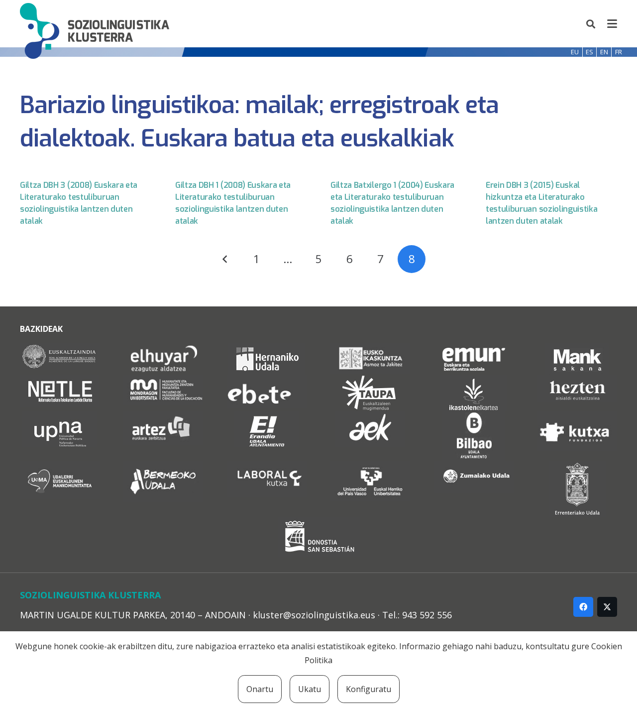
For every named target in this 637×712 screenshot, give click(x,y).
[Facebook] (583, 607)
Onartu (259, 689)
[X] (607, 607)
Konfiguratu (368, 689)
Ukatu (309, 689)
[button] (591, 23)
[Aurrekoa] (225, 259)
